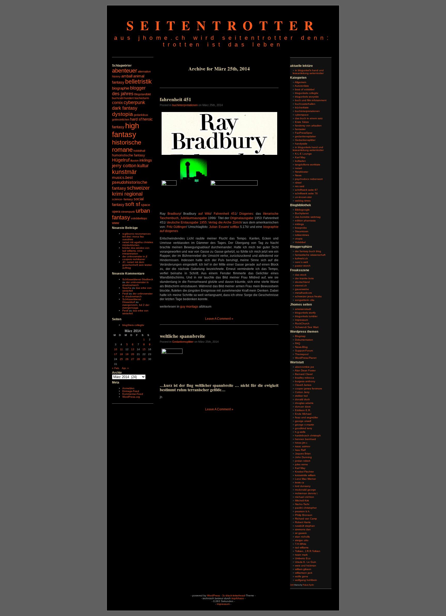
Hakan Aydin (308, 585)
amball (126, 76)
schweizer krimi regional (131, 191)
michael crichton (304, 496)
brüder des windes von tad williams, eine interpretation (135, 250)
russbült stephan (305, 525)
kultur (143, 165)
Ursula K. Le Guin (305, 562)
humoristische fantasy (128, 155)
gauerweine (302, 289)
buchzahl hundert (123, 98)
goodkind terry (303, 428)
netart (298, 168)
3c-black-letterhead (233, 595)
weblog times (302, 200)
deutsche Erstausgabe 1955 (187, 222)
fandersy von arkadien (308, 125)
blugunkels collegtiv (306, 93)
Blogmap (300, 336)
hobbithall (139, 150)
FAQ (297, 343)
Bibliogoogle (302, 209)
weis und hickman (305, 565)
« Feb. (116, 368)
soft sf (132, 204)
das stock (300, 274)
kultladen (300, 160)
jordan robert (302, 460)
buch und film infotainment (310, 100)
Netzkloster (301, 171)
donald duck (302, 399)
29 (144, 359)
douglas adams (304, 403)
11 (121, 349)
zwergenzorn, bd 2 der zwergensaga (135, 306)
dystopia (122, 114)
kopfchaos (238, 598)
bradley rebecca (304, 377)
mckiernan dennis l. (306, 493)
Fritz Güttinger (177, 227)
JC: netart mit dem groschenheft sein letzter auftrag (137, 265)
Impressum (301, 319)
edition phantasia (305, 220)
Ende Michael (303, 413)
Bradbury (174, 213)
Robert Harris (302, 522)
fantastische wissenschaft (310, 254)
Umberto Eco (302, 558)
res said (299, 186)
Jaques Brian (303, 453)
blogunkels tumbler (306, 316)
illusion (134, 160)
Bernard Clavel (304, 374)
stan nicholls (302, 536)
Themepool (301, 354)
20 (132, 354)
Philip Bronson (303, 515)
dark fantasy (124, 108)
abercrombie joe (304, 366)
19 (127, 354)
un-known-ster (303, 197)
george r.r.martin (304, 424)
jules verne (301, 464)
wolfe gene (301, 576)
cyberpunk (134, 102)
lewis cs (299, 482)
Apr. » (125, 368)
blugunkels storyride (307, 96)
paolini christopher (306, 507)
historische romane (126, 146)
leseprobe (301, 227)
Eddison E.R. (303, 410)
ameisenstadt (303, 309)
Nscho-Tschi (302, 504)
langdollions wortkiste (307, 164)
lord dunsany (302, 486)
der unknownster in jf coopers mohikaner (134, 258)
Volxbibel (300, 242)
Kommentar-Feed (132, 394)
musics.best (122, 177)
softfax (235, 227)
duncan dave (303, 406)
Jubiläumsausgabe (193, 218)
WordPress (213, 595)
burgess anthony (305, 381)
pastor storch (302, 265)
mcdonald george (305, 489)
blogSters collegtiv (133, 325)
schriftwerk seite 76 (306, 193)
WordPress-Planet (305, 357)
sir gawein (301, 533)
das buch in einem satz (309, 118)
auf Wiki (204, 213)
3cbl (292, 585)
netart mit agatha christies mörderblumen (137, 243)
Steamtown (301, 231)
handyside (301, 143)
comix (117, 102)
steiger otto (301, 540)
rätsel (298, 182)
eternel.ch (301, 285)
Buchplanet (302, 213)
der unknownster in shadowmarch (135, 283)
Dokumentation (304, 339)
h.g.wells (300, 431)
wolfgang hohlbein (306, 580)
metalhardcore (303, 292)
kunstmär (124, 172)
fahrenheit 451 (175, 99)
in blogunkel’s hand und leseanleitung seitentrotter (308, 72)
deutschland (302, 282)
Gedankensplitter (183, 341)
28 (138, 359)
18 (121, 354)
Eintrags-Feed (130, 391)
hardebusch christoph (308, 435)
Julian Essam (218, 227)
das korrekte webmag (308, 216)
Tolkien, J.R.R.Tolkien (307, 551)
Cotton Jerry (302, 392)
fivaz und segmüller (306, 417)
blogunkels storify (305, 312)
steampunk (128, 211)
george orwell (303, 421)
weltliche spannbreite (182, 336)
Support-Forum (304, 350)
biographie (120, 88)
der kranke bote (304, 278)
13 (132, 349)
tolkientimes (302, 235)
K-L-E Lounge (303, 153)
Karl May (300, 157)
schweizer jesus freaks (308, 296)
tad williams (301, 547)
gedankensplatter (305, 136)
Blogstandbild (142, 94)
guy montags (189, 306)
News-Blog (301, 347)
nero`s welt (301, 262)
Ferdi (125, 293)
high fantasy (125, 130)
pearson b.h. (302, 511)
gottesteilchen (120, 119)
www (115, 223)
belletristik (138, 81)
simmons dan (303, 529)
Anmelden (128, 388)
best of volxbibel (304, 89)
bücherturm (141, 98)
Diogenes (246, 213)
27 (132, 359)
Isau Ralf (300, 450)
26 (127, 359)
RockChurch (302, 323)
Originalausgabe (241, 218)
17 (115, 354)
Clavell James (303, 384)
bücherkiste (302, 107)
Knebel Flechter (304, 471)
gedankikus (141, 114)
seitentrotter (223, 25)
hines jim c (301, 442)
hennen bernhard (305, 439)
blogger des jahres (129, 90)
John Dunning (303, 457)
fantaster (300, 129)
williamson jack (303, 572)
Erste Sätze (302, 122)
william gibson (303, 569)
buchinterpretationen (185, 105)
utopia (298, 238)
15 (144, 349)
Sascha (126, 287)
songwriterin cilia (304, 300)
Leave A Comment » (219, 319)
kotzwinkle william (305, 475)
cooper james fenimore (308, 388)
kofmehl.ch (301, 258)
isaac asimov (302, 446)
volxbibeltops (139, 218)
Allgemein (300, 82)
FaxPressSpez (303, 132)
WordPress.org (131, 396)
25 (121, 359)
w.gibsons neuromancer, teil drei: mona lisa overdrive (136, 236)
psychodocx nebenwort (309, 179)
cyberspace (302, 114)
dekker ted (301, 395)
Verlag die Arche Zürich (224, 222)
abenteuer (124, 70)
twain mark (301, 554)
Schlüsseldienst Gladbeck (137, 279)
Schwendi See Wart (306, 327)
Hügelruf (121, 160)
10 (115, 349)
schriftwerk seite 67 (306, 189)
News (298, 175)
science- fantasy (122, 199)
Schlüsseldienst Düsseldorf (131, 300)
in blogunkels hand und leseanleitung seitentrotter (308, 148)
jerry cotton (124, 165)
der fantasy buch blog (308, 251)
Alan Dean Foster (305, 370)
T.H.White (300, 543)
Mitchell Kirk (302, 500)
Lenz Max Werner (305, 478)
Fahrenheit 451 (225, 213)
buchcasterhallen (305, 103)
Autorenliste (302, 85)
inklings (145, 160)
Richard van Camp (306, 518)
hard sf (136, 119)
